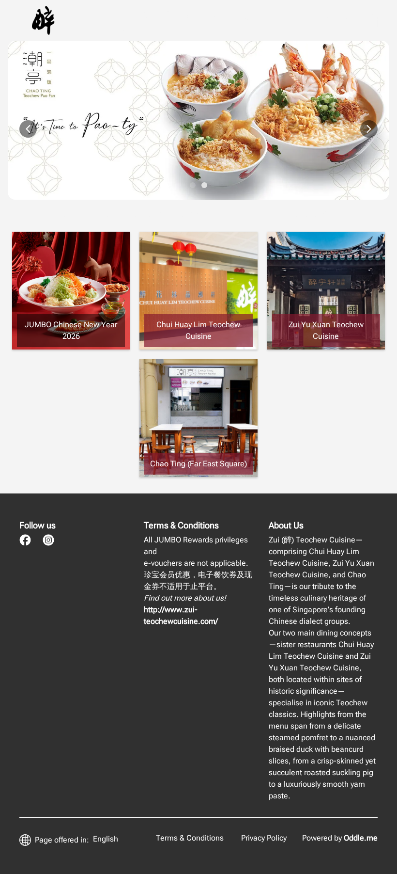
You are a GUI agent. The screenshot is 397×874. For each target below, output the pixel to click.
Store (290, 20)
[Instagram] (48, 540)
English (105, 838)
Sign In (336, 20)
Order (248, 20)
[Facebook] (25, 540)
